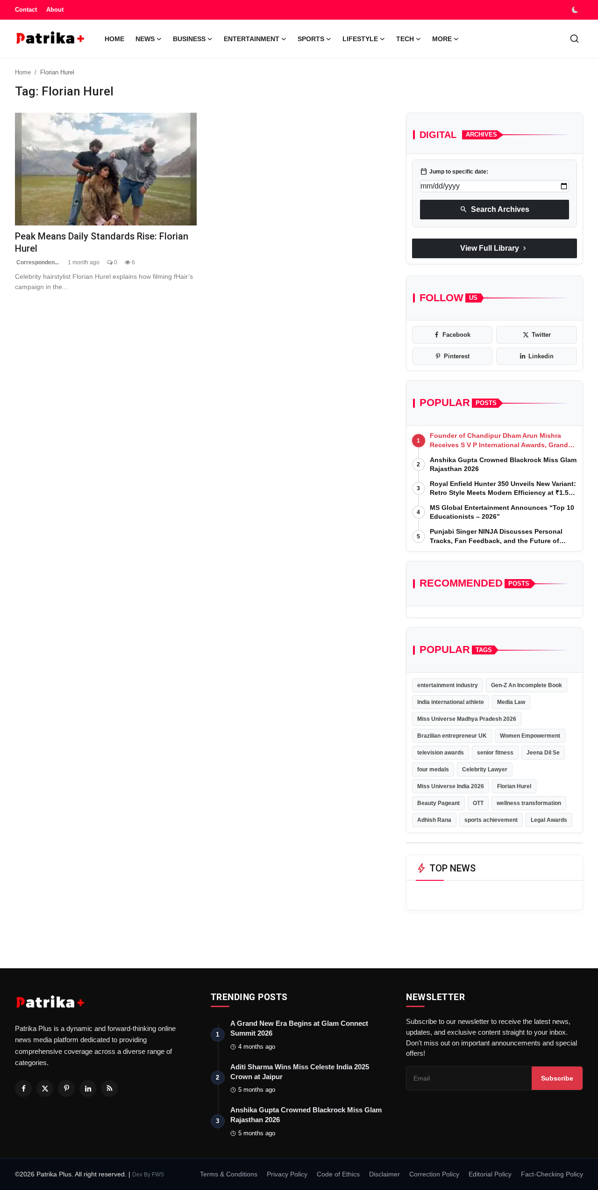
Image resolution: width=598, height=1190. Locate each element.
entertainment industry (447, 685)
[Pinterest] (66, 1088)
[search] (574, 38)
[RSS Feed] (109, 1088)
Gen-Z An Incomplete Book (526, 685)
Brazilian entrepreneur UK (452, 736)
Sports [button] (311, 39)
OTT (478, 803)
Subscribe (557, 1078)
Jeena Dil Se (543, 752)
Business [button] (189, 39)
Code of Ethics (338, 1174)
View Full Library (494, 248)
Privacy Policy (287, 1174)
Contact (26, 9)
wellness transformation (529, 803)
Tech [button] (405, 39)
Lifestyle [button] (360, 39)
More (442, 39)
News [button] (145, 39)
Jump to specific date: (454, 171)
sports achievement (491, 820)
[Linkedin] (87, 1088)
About (55, 9)
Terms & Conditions (228, 1174)
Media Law (511, 702)
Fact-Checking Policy (552, 1174)
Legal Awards (549, 820)
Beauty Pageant (438, 803)
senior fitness (495, 752)
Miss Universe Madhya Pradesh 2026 (466, 719)
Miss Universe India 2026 (450, 786)
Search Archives (494, 209)
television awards (440, 752)
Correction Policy (434, 1174)
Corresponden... (37, 262)
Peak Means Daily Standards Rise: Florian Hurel (101, 242)
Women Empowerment (530, 736)
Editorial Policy (490, 1174)
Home (114, 39)
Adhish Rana (434, 820)
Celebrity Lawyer (484, 769)
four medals (433, 769)
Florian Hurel (514, 786)
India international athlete (450, 702)
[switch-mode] (576, 10)
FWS (158, 1174)
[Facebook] (23, 1088)
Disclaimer (384, 1174)
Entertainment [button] (251, 39)
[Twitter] (44, 1088)
